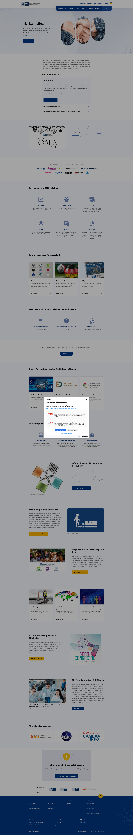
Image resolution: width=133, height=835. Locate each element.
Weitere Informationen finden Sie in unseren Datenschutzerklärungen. (61, 408)
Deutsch (48, 399)
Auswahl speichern (72, 430)
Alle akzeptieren (60, 430)
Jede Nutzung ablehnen (66, 433)
